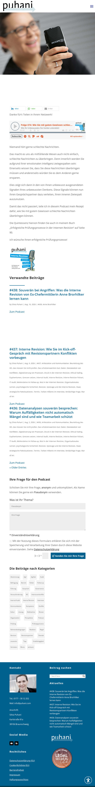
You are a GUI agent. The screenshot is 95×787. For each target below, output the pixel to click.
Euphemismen (16, 377)
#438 (40, 304)
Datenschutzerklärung (46, 549)
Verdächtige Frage (72, 392)
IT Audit (13, 382)
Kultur (13, 612)
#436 (39, 422)
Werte (22, 647)
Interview (40, 600)
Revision (42, 387)
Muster (41, 612)
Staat (78, 387)
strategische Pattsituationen (21, 392)
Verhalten (14, 647)
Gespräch (39, 98)
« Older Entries (18, 467)
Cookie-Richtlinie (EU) (19, 765)
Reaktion (33, 630)
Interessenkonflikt (38, 594)
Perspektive (29, 618)
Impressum (15, 774)
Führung (13, 589)
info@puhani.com (22, 703)
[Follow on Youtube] (11, 743)
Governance (39, 589)
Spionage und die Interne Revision (61, 387)
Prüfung (13, 624)
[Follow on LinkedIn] (16, 743)
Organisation (15, 618)
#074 (30, 98)
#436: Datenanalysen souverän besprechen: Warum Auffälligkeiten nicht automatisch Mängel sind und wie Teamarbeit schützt (44, 412)
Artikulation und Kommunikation (55, 363)
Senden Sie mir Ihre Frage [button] (69, 555)
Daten (63, 368)
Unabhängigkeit (38, 641)
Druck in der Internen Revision (57, 373)
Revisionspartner (27, 635)
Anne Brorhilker (49, 304)
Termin (37, 392)
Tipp (24, 641)
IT (67, 98)
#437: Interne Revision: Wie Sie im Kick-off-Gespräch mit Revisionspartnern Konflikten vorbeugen (43, 353)
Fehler (32, 583)
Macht (72, 98)
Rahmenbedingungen (18, 630)
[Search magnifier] (83, 676)
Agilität (33, 577)
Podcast (14, 103)
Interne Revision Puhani (73, 377)
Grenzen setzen (29, 377)
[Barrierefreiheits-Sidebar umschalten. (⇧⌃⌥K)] (88, 780)
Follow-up (40, 583)
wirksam (31, 647)
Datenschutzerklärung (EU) (22, 760)
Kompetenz (30, 606)
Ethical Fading (76, 373)
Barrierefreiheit (17, 770)
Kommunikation (16, 606)
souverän (14, 641)
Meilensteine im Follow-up (28, 382)
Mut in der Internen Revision (52, 382)
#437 (39, 363)
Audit (42, 577)
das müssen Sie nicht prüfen (25, 368)
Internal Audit (42, 377)
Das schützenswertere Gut (49, 368)
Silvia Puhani (17, 304)
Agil (25, 577)
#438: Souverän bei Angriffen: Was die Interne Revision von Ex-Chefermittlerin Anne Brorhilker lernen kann (47, 294)
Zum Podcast (17, 311)
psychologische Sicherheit (27, 387)
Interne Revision (55, 98)
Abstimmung (15, 577)
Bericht (23, 583)
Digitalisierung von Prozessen (31, 373)
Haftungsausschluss (19, 779)
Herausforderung (17, 594)
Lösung (20, 612)
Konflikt (41, 606)
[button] (91, 6)
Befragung (14, 583)
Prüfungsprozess (38, 624)
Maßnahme (31, 612)
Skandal (41, 635)
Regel (42, 630)
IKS (27, 594)
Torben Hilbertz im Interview (52, 392)
